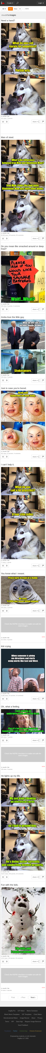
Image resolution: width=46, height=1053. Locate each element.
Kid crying (6, 646)
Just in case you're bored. (14, 388)
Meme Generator (32, 1011)
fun (8, 116)
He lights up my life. (11, 776)
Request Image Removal (33, 1021)
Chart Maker (38, 1014)
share (35, 122)
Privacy (40, 1018)
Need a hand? (8, 20)
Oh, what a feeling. (10, 706)
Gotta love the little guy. (12, 317)
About (33, 1018)
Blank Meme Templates (12, 1014)
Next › (33, 997)
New (15, 9)
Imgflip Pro (11, 1011)
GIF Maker (21, 1011)
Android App (23, 1031)
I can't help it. (7, 464)
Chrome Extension (36, 1031)
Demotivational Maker (11, 1018)
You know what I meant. (13, 573)
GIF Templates (26, 1014)
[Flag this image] (43, 122)
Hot (10, 9)
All (3, 9)
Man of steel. (7, 137)
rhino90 (4, 15)
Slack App (19, 1021)
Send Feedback (23, 1025)
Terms (7, 1021)
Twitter (15, 1031)
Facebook (7, 1031)
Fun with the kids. (9, 885)
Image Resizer (24, 1018)
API (12, 1021)
